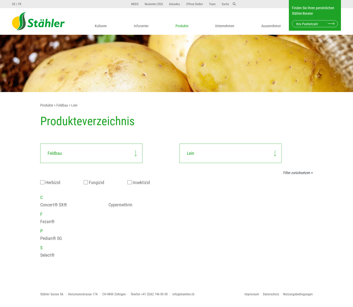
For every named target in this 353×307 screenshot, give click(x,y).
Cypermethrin (120, 204)
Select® (47, 255)
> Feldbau (60, 105)
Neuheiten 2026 (154, 4)
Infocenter (141, 26)
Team (212, 4)
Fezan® (47, 221)
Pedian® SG (51, 238)
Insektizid (141, 182)
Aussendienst (271, 26)
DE (13, 4)
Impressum (252, 294)
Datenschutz (271, 294)
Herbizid (52, 182)
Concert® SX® (53, 204)
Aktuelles (174, 4)
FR (19, 4)
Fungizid (96, 182)
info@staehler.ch (183, 294)
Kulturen (101, 26)
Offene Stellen (194, 4)
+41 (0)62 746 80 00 (154, 294)
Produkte (181, 26)
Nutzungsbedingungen (298, 294)
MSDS (135, 4)
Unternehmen (224, 26)
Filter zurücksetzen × (298, 173)
